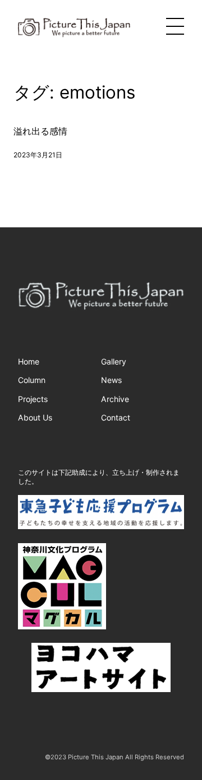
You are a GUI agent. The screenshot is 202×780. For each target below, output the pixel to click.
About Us (35, 417)
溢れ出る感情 (40, 131)
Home (28, 361)
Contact (115, 417)
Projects (33, 399)
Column (31, 380)
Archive (115, 399)
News (111, 380)
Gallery (113, 361)
